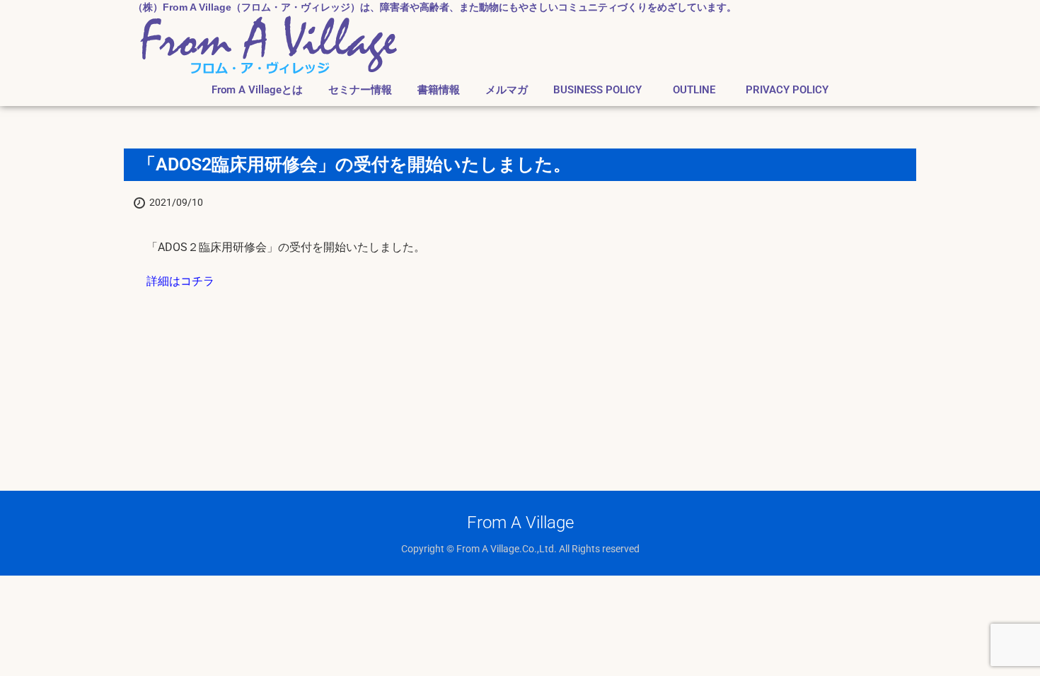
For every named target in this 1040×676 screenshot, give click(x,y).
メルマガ (506, 90)
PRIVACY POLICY (787, 90)
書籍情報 (438, 90)
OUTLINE (699, 90)
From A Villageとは (257, 90)
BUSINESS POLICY (597, 90)
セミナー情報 (360, 90)
